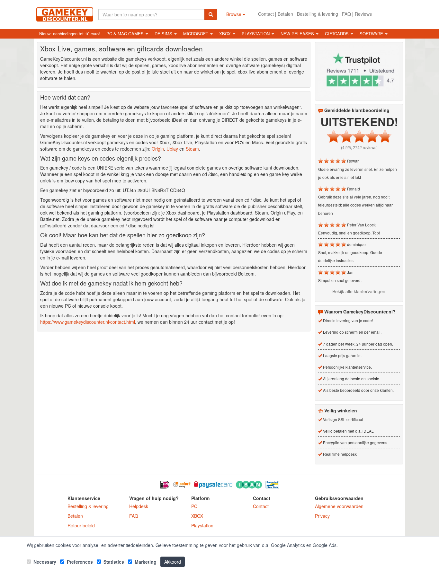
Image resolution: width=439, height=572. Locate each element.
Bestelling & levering (317, 14)
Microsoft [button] (196, 34)
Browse (234, 14)
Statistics (113, 562)
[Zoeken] (210, 14)
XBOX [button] (225, 34)
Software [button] (372, 34)
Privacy (322, 516)
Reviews (363, 14)
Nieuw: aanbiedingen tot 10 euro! (69, 34)
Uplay (172, 148)
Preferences (79, 562)
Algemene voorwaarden (339, 506)
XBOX (197, 516)
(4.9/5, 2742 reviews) (359, 147)
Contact (266, 14)
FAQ (346, 14)
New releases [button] (298, 34)
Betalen (285, 14)
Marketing (145, 562)
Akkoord (172, 562)
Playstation (202, 525)
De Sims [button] (164, 34)
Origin (158, 148)
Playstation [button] (256, 34)
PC (194, 506)
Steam (192, 148)
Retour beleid (81, 525)
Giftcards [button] (337, 34)
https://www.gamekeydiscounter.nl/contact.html (87, 322)
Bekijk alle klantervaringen (358, 291)
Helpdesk (138, 506)
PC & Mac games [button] (125, 34)
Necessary (44, 562)
